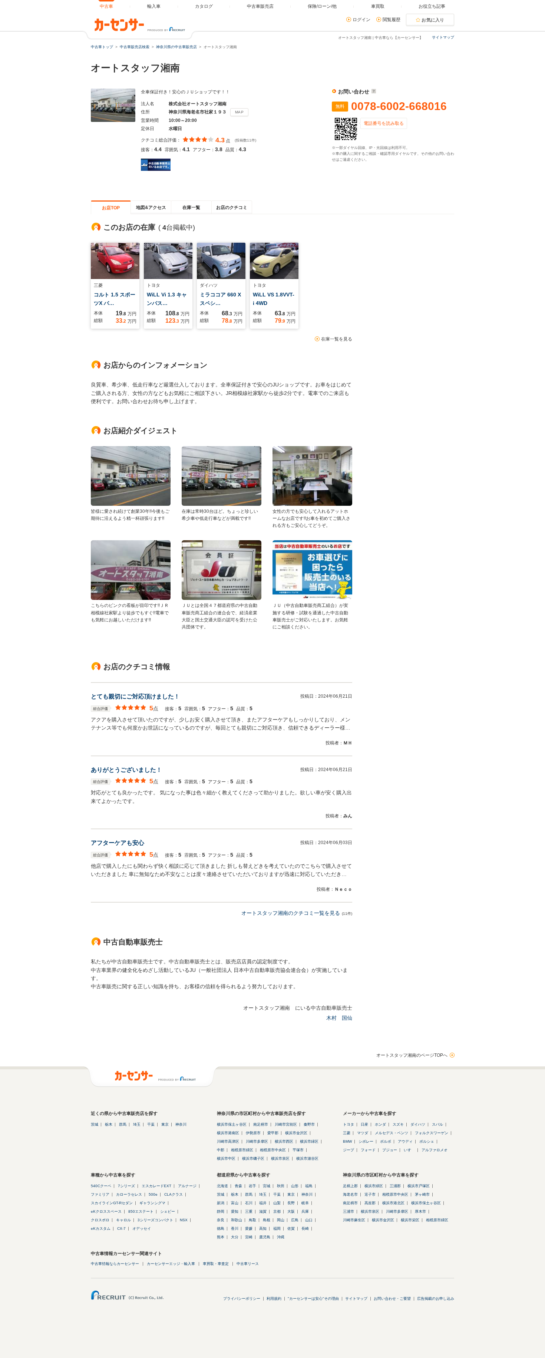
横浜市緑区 (309, 1141)
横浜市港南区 (228, 1133)
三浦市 (348, 1211)
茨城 (94, 1124)
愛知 (234, 1211)
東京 (165, 1124)
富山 (234, 1203)
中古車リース (248, 1264)
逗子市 (370, 1194)
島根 (266, 1220)
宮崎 (248, 1237)
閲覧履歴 (391, 19)
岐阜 (305, 1203)
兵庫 (305, 1211)
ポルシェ (426, 1141)
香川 (234, 1228)
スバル (437, 1124)
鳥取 (252, 1220)
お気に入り (433, 20)
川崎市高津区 (228, 1141)
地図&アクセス (151, 207)
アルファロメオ (434, 1150)
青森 (238, 1186)
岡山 (280, 1220)
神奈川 (180, 1124)
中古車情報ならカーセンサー (115, 1264)
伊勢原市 (253, 1133)
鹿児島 (264, 1237)
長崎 (305, 1228)
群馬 (122, 1124)
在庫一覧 (191, 207)
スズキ (398, 1124)
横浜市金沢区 (296, 1133)
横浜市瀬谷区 (307, 1158)
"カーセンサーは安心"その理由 (313, 1298)
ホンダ (380, 1124)
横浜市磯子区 (253, 1158)
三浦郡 (395, 1186)
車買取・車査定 (216, 1264)
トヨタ (348, 1124)
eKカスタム (100, 1228)
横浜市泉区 (280, 1158)
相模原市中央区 (273, 1150)
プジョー (389, 1150)
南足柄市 (260, 1124)
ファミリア (100, 1194)
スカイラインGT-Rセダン (112, 1203)
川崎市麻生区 (354, 1220)
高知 (263, 1228)
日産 (364, 1124)
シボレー (366, 1141)
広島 (294, 1220)
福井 (263, 1203)
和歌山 (236, 1220)
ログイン (361, 19)
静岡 (220, 1211)
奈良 (220, 1220)
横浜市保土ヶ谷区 (232, 1124)
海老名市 (350, 1194)
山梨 (277, 1203)
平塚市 (298, 1150)
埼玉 (137, 1124)
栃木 (108, 1124)
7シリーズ (126, 1186)
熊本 (220, 1237)
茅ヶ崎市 (422, 1194)
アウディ (405, 1141)
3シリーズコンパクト (155, 1220)
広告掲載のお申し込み (435, 1298)
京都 (277, 1211)
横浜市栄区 (410, 1220)
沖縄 (280, 1237)
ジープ (348, 1150)
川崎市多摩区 (257, 1141)
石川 (248, 1203)
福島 (309, 1186)
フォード (368, 1150)
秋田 (280, 1186)
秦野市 (309, 1124)
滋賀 (263, 1211)
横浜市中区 (226, 1158)
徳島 (220, 1228)
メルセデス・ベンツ (391, 1133)
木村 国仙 (339, 1018)
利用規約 (274, 1298)
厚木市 (420, 1211)
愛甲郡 (272, 1133)
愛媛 (248, 1228)
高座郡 (370, 1203)
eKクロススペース (106, 1211)
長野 (291, 1203)
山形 (294, 1186)
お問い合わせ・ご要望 (392, 1298)
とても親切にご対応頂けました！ (135, 696)
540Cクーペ (101, 1186)
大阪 (291, 1211)
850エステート (140, 1211)
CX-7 (121, 1228)
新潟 (220, 1203)
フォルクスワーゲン (431, 1133)
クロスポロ (100, 1220)
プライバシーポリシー (241, 1298)
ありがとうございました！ (126, 770)
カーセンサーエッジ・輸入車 (171, 1264)
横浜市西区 (284, 1141)
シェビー (167, 1211)
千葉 (151, 1124)
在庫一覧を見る (336, 339)
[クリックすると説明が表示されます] (372, 91)
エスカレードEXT (156, 1186)
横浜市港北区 (393, 1203)
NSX (184, 1220)
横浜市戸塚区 (418, 1186)
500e (153, 1194)
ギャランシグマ (152, 1203)
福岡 (277, 1228)
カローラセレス (129, 1194)
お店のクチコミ (231, 207)
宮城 (266, 1186)
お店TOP (111, 207)
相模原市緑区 (242, 1150)
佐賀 (291, 1228)
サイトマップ (443, 37)
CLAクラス (173, 1194)
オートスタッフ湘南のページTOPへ (411, 1055)
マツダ (362, 1133)
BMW (347, 1141)
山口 (309, 1220)
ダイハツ (417, 1124)
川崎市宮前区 (286, 1124)
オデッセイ (141, 1228)
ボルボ (385, 1141)
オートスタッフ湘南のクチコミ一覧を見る (290, 913)
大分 (234, 1237)
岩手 (252, 1186)
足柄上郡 (350, 1186)
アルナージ (187, 1186)
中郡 (220, 1150)
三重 (248, 1211)
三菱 (346, 1133)
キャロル (123, 1220)
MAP (239, 112)
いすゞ (409, 1150)
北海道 (222, 1186)
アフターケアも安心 (117, 843)
